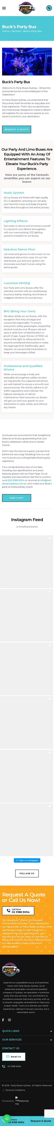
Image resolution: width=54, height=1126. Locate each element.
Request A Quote (41, 1121)
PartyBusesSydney (28, 526)
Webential (24, 1101)
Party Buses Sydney (21, 1085)
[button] (4, 8)
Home (5, 31)
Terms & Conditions (15, 1090)
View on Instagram (28, 860)
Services (16, 31)
